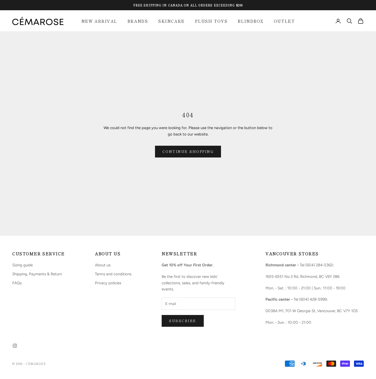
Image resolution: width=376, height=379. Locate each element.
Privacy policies (108, 283)
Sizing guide (22, 265)
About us (102, 265)
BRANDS (137, 21)
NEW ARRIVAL (99, 21)
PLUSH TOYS (211, 21)
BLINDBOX (250, 21)
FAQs (17, 283)
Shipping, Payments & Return (37, 274)
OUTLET (284, 21)
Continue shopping (188, 151)
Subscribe (182, 320)
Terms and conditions (113, 274)
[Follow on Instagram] (14, 345)
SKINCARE (171, 21)
